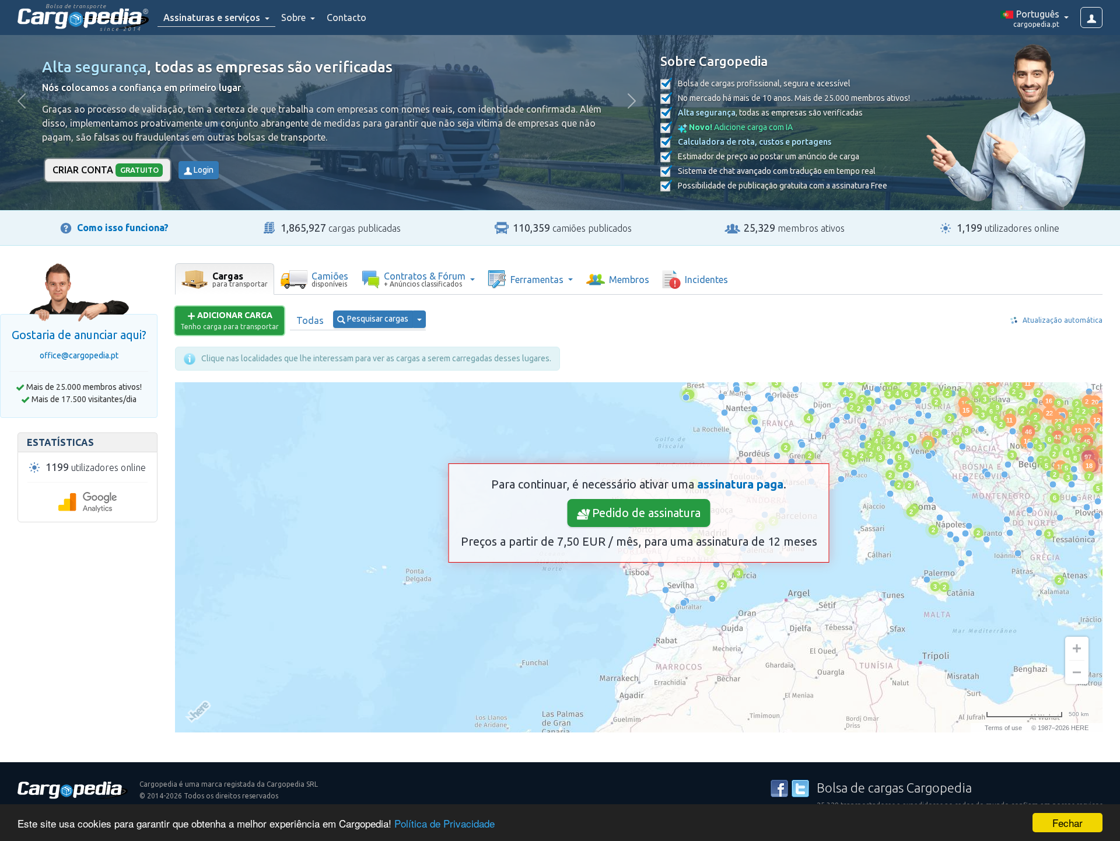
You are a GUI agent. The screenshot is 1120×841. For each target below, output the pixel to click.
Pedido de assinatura (645, 512)
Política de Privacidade (444, 823)
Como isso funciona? (123, 227)
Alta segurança (94, 66)
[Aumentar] (1076, 648)
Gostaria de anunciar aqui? (79, 334)
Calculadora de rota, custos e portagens (754, 141)
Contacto (346, 17)
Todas (310, 320)
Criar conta (105, 170)
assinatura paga (740, 484)
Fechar (1067, 822)
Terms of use (1003, 727)
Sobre (294, 17)
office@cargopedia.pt (79, 355)
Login (203, 170)
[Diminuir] (1076, 672)
